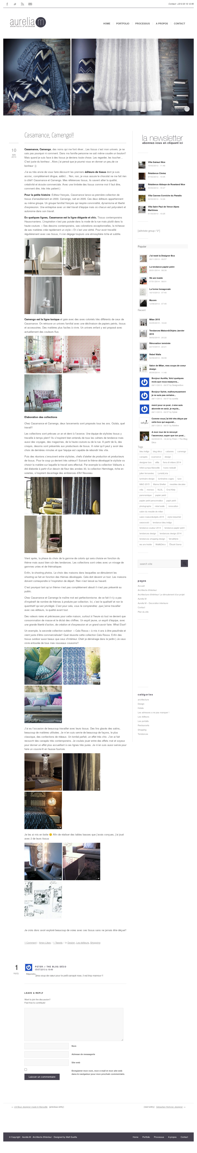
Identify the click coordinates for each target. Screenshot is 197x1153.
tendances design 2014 (170, 533)
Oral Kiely (170, 489)
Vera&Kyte (173, 538)
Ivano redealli (169, 467)
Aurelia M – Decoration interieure (153, 603)
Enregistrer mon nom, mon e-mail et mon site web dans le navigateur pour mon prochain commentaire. (98, 1072)
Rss (22, 4)
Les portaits (143, 720)
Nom (74, 1045)
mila (141, 489)
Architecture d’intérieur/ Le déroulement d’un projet (161, 594)
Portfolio (122, 23)
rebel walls (160, 506)
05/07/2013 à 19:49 (44, 969)
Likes (45, 942)
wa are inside (145, 544)
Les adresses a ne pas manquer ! (153, 712)
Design (71, 942)
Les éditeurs (82, 942)
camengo (181, 451)
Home (106, 23)
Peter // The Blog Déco (50, 966)
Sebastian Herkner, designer (169, 1106)
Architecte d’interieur (147, 589)
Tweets (58, 942)
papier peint (160, 495)
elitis (157, 462)
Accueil (141, 585)
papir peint (171, 500)
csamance (156, 456)
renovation (173, 506)
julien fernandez (146, 473)
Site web (76, 1062)
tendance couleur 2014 (150, 527)
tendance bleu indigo (162, 522)
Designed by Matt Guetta (65, 1136)
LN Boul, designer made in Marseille (31, 1106)
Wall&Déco (160, 544)
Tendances (143, 733)
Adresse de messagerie (83, 1054)
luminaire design (146, 478)
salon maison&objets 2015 (151, 516)
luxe (179, 478)
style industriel (174, 516)
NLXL (160, 489)
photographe (145, 506)
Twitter (15, 4)
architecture (143, 699)
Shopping (95, 942)
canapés (143, 456)
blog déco (157, 451)
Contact (179, 23)
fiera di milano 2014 (172, 462)
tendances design (147, 533)
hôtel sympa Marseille (149, 467)
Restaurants (143, 725)
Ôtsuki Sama (175, 544)
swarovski (144, 522)
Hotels (141, 707)
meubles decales (177, 484)
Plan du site (143, 611)
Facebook (7, 4)
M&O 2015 (144, 484)
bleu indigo (144, 451)
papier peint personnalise (151, 500)
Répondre (30, 973)
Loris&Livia (163, 473)
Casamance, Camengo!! (49, 135)
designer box (145, 462)
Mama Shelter (159, 484)
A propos (162, 23)
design (168, 456)
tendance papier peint (174, 527)
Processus (142, 23)
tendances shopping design (152, 538)
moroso (150, 489)
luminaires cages (166, 478)
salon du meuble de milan (151, 511)
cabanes (170, 451)
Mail (30, 4)
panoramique (145, 495)
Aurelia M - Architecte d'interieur (37, 1136)
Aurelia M (142, 598)
